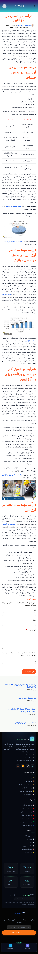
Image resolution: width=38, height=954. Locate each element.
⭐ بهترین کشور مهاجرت (27, 791)
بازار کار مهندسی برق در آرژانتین (12, 475)
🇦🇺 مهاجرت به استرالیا (27, 812)
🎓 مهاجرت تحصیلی (28, 778)
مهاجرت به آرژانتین (8, 524)
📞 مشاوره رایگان (29, 836)
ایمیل (34, 620)
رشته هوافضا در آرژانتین (13, 206)
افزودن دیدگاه (31, 630)
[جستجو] (34, 6)
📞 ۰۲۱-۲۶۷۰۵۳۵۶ (28, 757)
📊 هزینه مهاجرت (29, 794)
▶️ (23, 766)
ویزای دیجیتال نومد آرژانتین (27, 698)
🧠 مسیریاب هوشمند (28, 849)
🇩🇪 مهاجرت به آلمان (28, 808)
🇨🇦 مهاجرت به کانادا (28, 805)
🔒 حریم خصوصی (29, 852)
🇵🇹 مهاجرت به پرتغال (28, 815)
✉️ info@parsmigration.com (25, 760)
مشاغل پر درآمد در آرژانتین (13, 241)
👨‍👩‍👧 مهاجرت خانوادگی (28, 788)
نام (34, 610)
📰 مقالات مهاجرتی (28, 846)
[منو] (4, 6)
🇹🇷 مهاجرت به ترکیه (28, 818)
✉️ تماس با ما (30, 842)
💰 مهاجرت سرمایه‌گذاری (26, 784)
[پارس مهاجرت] (19, 915)
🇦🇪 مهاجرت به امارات (27, 822)
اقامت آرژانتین (6, 294)
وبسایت (33, 660)
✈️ (28, 766)
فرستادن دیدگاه (29, 671)
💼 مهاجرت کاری (29, 781)
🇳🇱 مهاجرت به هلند (28, 825)
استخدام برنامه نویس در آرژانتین (25, 722)
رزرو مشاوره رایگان (18, 932)
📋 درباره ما (30, 839)
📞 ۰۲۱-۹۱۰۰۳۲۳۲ (28, 754)
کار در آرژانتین (29, 341)
